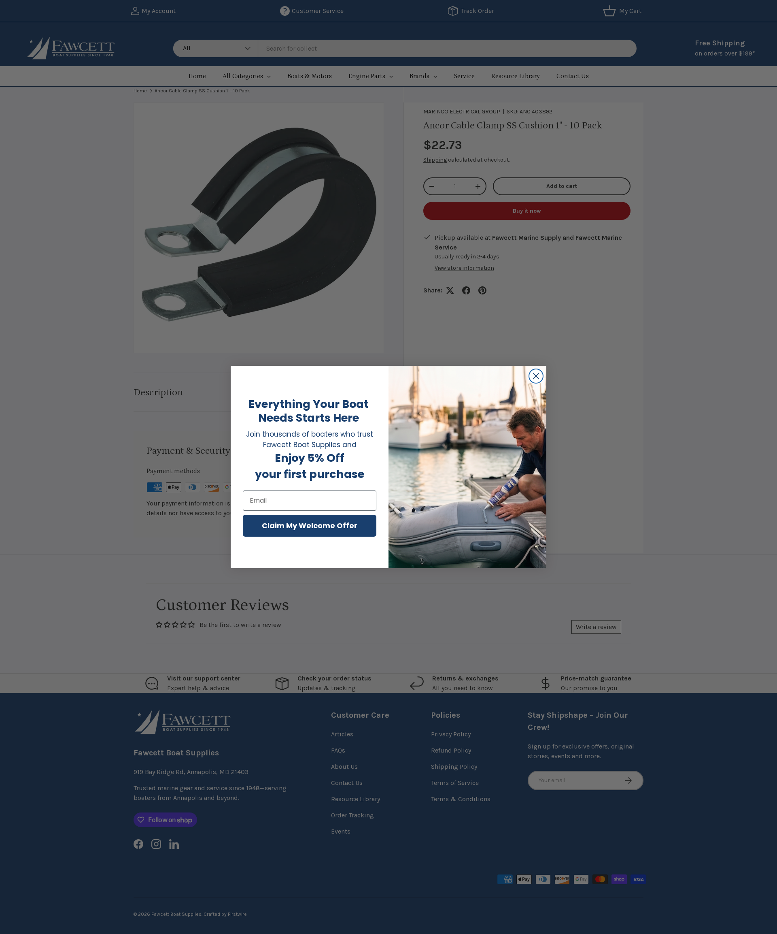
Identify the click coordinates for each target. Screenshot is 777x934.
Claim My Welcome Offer (309, 525)
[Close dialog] (536, 376)
